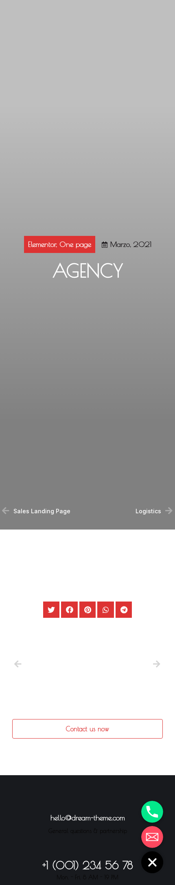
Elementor (42, 244)
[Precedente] (51, 664)
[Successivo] (155, 664)
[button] (87, 729)
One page (75, 244)
